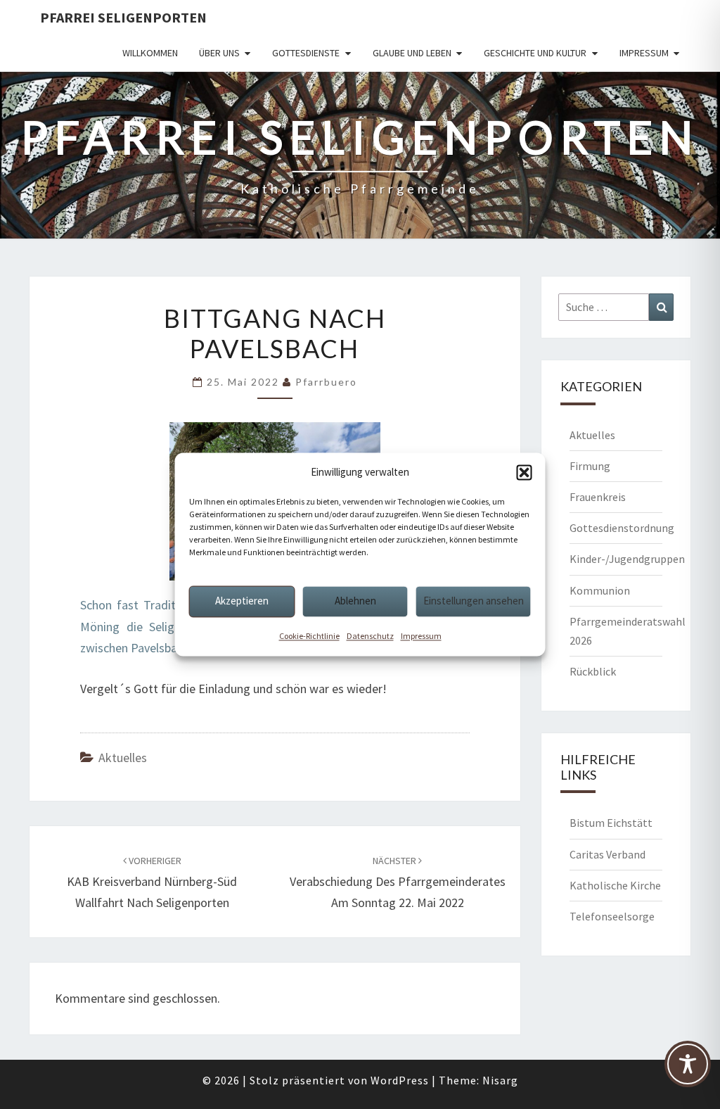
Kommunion (600, 590)
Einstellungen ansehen (473, 600)
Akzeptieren (242, 600)
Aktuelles (122, 757)
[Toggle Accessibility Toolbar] (687, 1070)
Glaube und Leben (412, 52)
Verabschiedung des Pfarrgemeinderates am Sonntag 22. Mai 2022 (398, 882)
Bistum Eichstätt (611, 823)
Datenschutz (370, 635)
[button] (525, 472)
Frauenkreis (598, 497)
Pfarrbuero (326, 382)
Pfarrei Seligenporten (123, 17)
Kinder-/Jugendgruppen (627, 559)
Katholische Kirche (615, 885)
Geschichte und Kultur (535, 52)
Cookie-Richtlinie (309, 635)
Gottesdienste (306, 52)
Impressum (421, 635)
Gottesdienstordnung (622, 528)
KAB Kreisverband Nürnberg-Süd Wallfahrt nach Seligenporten (152, 882)
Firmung (590, 466)
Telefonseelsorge (612, 916)
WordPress (400, 1080)
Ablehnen (355, 600)
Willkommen (150, 52)
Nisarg (500, 1080)
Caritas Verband (607, 854)
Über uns (219, 52)
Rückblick (593, 671)
